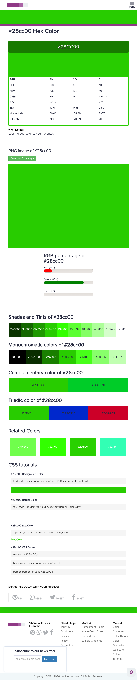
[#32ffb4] (112, 437)
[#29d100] (82, 437)
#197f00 (51, 357)
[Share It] (51, 634)
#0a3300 (14, 329)
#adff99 (98, 329)
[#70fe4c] (23, 437)
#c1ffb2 (117, 357)
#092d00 (34, 357)
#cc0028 (108, 413)
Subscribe (49, 659)
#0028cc (68, 413)
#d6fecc (110, 329)
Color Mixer (88, 636)
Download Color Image (22, 158)
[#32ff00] (52, 437)
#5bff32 (74, 329)
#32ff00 (62, 329)
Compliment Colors (93, 627)
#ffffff (122, 329)
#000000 (17, 357)
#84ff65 (86, 329)
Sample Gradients (92, 640)
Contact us (67, 645)
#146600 (26, 329)
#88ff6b (101, 357)
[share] (39, 634)
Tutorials (118, 658)
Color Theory (120, 636)
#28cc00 (50, 329)
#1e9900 (38, 329)
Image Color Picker (93, 631)
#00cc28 (98, 385)
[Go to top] (131, 672)
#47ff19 (84, 357)
